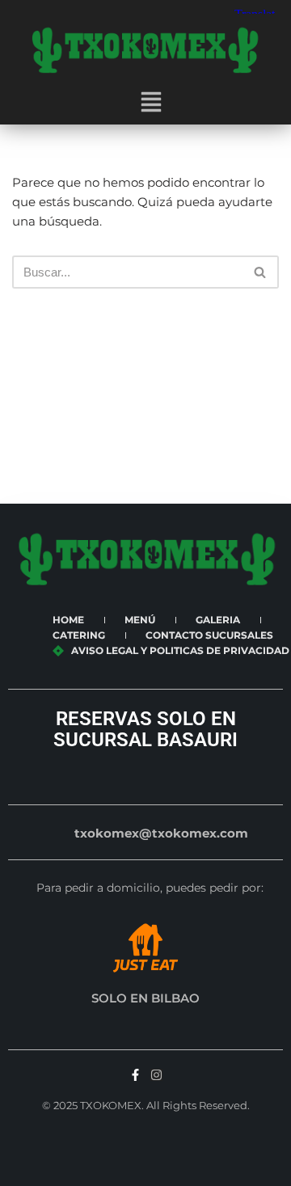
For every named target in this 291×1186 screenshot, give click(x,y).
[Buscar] (260, 272)
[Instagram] (156, 1075)
